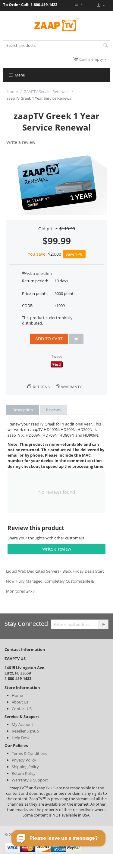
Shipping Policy (25, 766)
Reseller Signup (25, 731)
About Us (20, 702)
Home (12, 91)
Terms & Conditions (29, 753)
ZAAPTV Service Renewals (46, 91)
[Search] (105, 46)
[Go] (103, 624)
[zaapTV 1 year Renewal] (56, 183)
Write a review (20, 142)
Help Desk (21, 737)
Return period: (35, 280)
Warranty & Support (30, 780)
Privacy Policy (24, 760)
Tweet (56, 356)
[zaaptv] (56, 24)
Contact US (22, 708)
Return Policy (24, 773)
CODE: (27, 305)
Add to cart (49, 338)
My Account (22, 724)
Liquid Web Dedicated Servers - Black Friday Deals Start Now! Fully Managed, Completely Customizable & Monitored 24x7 (55, 581)
